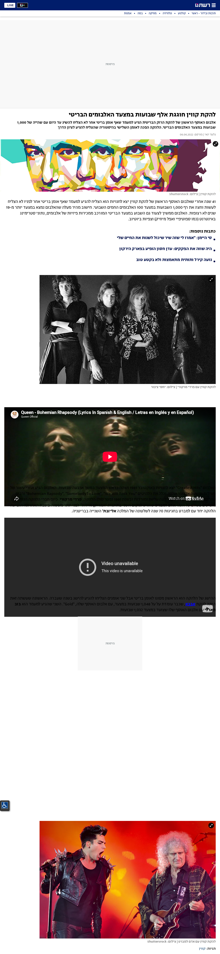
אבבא (190, 604)
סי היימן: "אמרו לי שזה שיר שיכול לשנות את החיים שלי (164, 238)
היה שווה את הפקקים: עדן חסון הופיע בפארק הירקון (165, 249)
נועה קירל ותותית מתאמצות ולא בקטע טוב (174, 260)
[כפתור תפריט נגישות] (5, 805)
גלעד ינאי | (209, 135)
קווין (202, 949)
